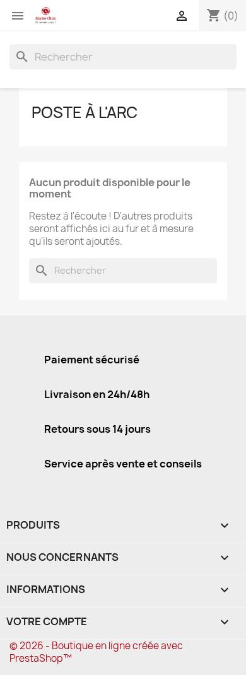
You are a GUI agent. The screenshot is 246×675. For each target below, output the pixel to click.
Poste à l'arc (85, 112)
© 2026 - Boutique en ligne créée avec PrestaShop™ (96, 652)
